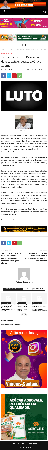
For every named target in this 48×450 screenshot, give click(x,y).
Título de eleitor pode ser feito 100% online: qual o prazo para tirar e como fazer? (36, 257)
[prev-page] (22, 314)
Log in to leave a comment (10, 324)
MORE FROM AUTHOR (34, 289)
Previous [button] (3, 37)
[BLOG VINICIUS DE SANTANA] (24, 4)
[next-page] (25, 314)
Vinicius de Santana (10, 70)
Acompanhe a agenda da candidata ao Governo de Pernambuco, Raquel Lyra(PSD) (8, 307)
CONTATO (21, 444)
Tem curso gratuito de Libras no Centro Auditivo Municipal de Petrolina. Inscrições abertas (11, 258)
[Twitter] (9, 75)
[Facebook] (3, 75)
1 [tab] (22, 45)
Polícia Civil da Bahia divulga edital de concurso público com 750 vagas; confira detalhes (24, 307)
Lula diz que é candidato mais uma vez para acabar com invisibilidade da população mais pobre (39, 307)
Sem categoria (10, 49)
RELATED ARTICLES (13, 289)
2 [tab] (25, 45)
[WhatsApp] (19, 75)
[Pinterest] (14, 75)
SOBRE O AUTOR (32, 444)
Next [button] (45, 37)
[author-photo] (24, 274)
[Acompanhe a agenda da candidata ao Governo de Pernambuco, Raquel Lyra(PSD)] (8, 298)
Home (2, 49)
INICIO (13, 444)
